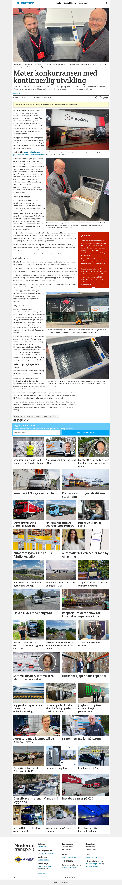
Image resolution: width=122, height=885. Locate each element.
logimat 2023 (47, 416)
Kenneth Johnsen (43, 860)
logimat (38, 416)
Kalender (57, 3)
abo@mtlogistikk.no (69, 868)
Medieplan (41, 873)
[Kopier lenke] (104, 97)
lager (56, 416)
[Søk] (106, 3)
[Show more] (93, 288)
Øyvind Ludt (42, 847)
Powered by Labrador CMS (61, 882)
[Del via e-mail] (101, 97)
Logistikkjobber (70, 3)
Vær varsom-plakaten (94, 864)
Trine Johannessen (44, 866)
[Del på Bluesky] (107, 97)
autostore (18, 416)
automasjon (28, 416)
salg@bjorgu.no (92, 857)
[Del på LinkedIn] (98, 97)
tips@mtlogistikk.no (69, 857)
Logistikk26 (83, 3)
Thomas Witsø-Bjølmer (46, 853)
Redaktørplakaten (92, 866)
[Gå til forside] (25, 3)
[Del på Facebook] (95, 97)
